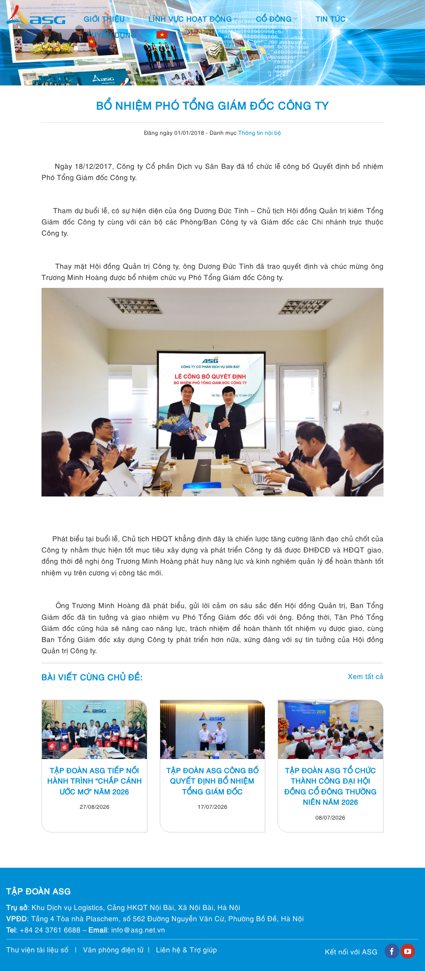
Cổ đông (274, 18)
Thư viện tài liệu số (37, 949)
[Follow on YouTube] (408, 951)
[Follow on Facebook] (392, 951)
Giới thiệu (104, 18)
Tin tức (331, 18)
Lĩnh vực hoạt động (190, 18)
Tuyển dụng (112, 34)
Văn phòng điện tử (113, 949)
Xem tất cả (365, 676)
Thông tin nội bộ (259, 132)
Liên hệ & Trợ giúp (186, 949)
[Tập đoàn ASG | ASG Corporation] (35, 14)
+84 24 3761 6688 (50, 929)
